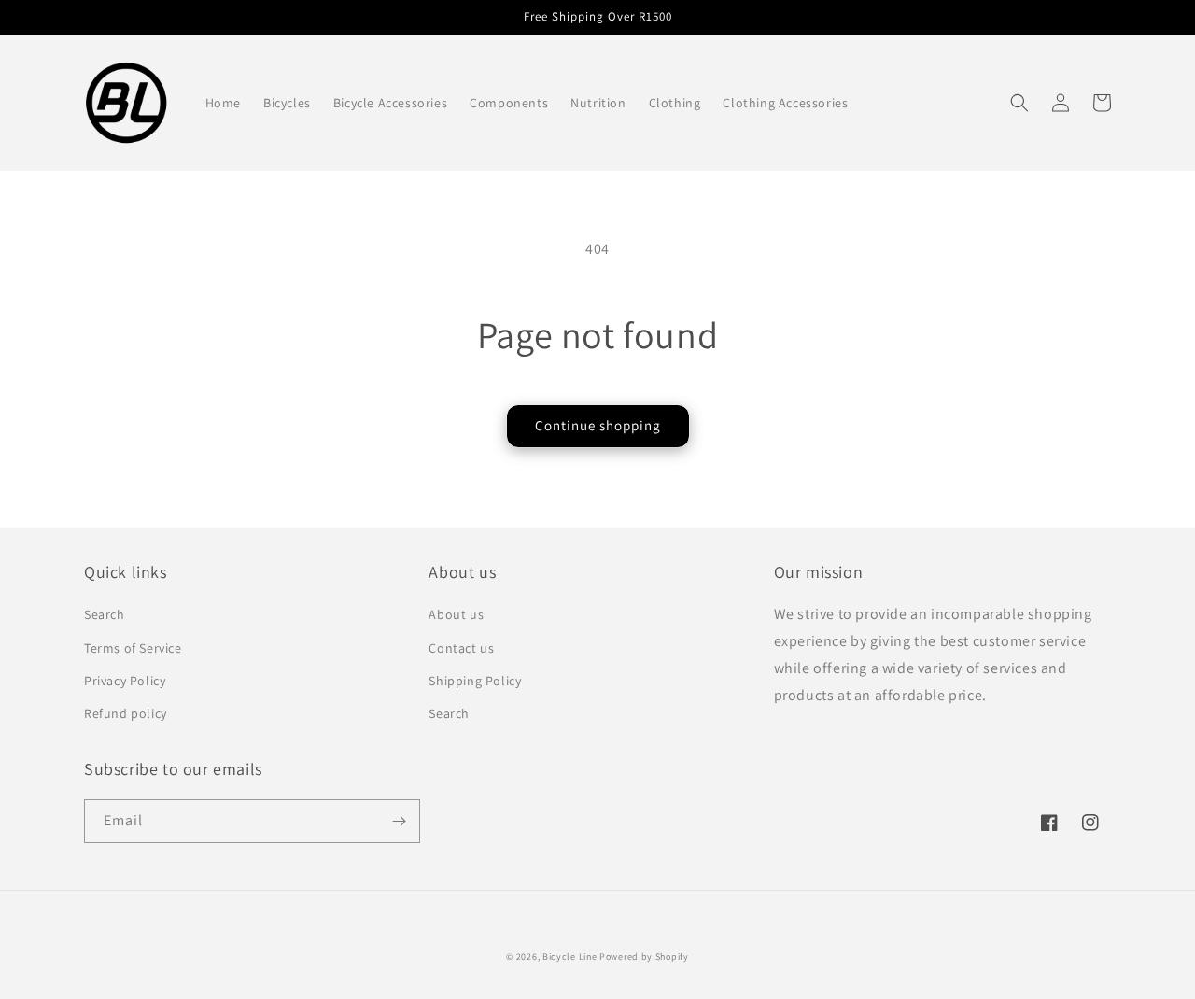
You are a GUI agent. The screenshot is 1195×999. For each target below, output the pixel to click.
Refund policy (125, 713)
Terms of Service (133, 648)
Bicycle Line (569, 956)
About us (456, 614)
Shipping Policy (475, 680)
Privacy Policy (124, 680)
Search (104, 614)
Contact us (461, 648)
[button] (1019, 102)
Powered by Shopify (644, 956)
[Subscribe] (398, 821)
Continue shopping (598, 425)
